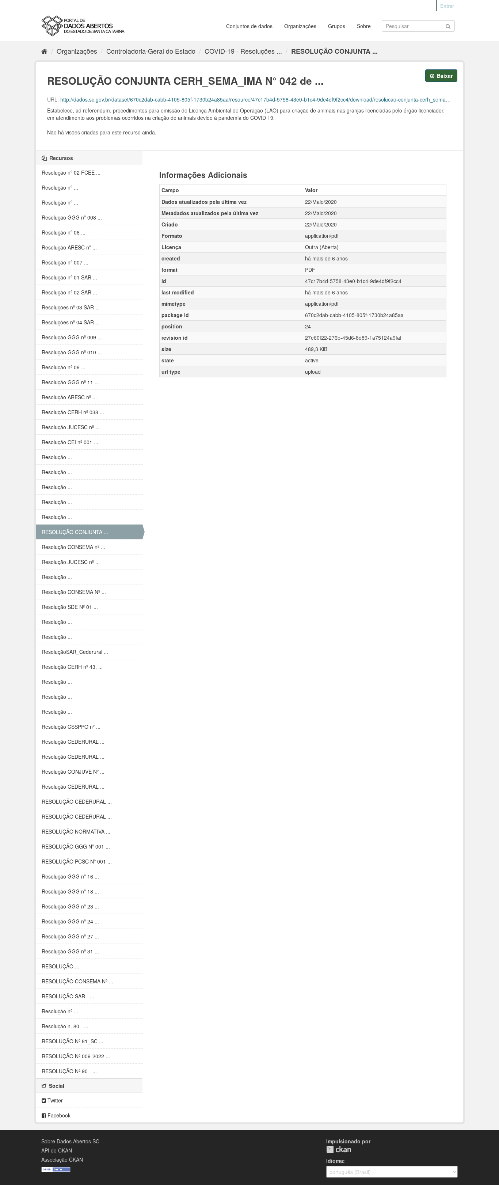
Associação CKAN (62, 1159)
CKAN (338, 1149)
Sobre (364, 26)
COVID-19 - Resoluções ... (243, 51)
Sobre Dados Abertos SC (70, 1141)
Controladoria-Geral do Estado (150, 51)
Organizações (300, 26)
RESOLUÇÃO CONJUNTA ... (334, 51)
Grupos (336, 26)
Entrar (447, 5)
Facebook (58, 1115)
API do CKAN (56, 1150)
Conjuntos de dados (249, 26)
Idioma (334, 1160)
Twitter (54, 1100)
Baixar (444, 75)
